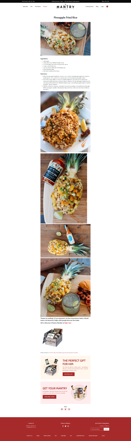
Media (38, 435)
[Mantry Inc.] (65, 6)
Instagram (63, 352)
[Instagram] (68, 426)
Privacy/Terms (47, 435)
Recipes (45, 6)
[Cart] (107, 6)
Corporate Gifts (80, 435)
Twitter (51, 352)
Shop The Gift (105, 1)
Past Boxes (38, 6)
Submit (106, 429)
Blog (97, 6)
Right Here (67, 323)
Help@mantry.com (31, 427)
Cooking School (89, 6)
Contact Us (29, 435)
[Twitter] (65, 426)
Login (102, 6)
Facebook (57, 352)
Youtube (75, 352)
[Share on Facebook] (62, 409)
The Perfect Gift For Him (28, 1)
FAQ (56, 435)
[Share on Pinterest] (69, 409)
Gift (31, 6)
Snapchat (69, 352)
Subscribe (25, 6)
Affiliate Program (93, 435)
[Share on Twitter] (65, 409)
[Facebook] (63, 426)
